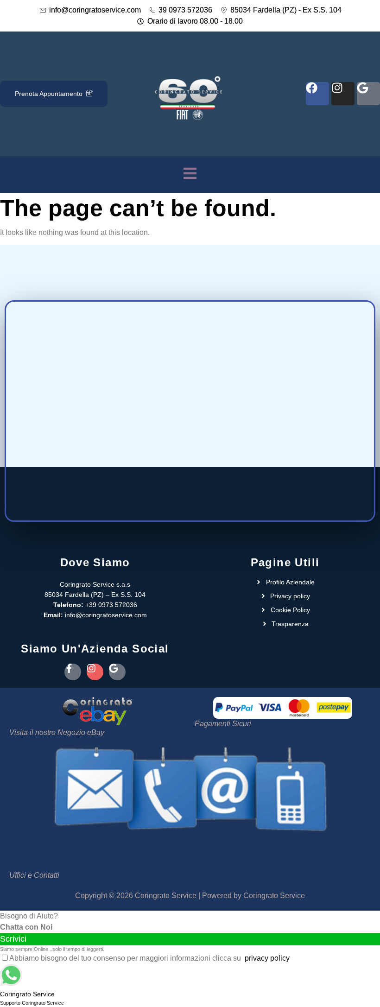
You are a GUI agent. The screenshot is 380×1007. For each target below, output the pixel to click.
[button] (190, 174)
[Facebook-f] (72, 672)
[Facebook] (317, 93)
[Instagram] (343, 93)
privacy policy (267, 958)
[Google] (368, 93)
